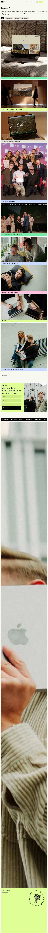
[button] (37, 2)
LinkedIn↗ (4, 894)
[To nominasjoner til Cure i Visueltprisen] (24, 127)
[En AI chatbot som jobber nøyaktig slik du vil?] (24, 308)
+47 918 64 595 (6, 890)
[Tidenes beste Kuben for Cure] (24, 173)
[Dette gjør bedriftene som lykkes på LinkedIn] (24, 347)
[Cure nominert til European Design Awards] (24, 95)
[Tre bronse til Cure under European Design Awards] (24, 49)
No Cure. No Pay (32, 1)
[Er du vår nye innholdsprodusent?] (24, 279)
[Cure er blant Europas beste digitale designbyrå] (24, 219)
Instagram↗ (5, 892)
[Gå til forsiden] (3, 2)
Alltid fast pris (26, 1)
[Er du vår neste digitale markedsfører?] (24, 251)
